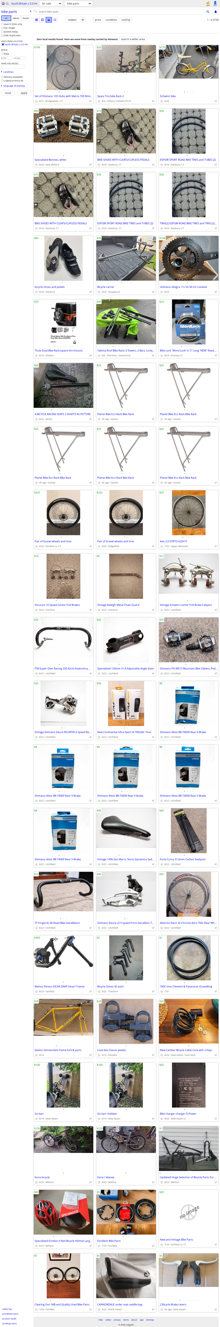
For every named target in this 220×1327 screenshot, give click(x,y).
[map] (55, 20)
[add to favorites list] (36, 101)
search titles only (13, 24)
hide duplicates (12, 35)
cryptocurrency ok (13, 80)
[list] (36, 20)
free (6, 54)
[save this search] (216, 12)
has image (9, 27)
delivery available (13, 76)
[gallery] (49, 20)
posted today (11, 31)
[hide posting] (90, 101)
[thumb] (43, 20)
